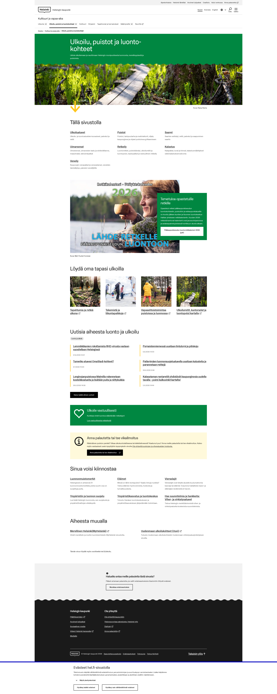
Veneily (74, 161)
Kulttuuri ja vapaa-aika (52, 31)
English (215, 10)
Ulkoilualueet (77, 132)
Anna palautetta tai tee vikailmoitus (106, 452)
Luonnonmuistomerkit (82, 478)
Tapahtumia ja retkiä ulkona (85, 311)
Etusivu (40, 31)
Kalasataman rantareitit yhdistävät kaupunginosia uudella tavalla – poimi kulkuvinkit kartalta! (174, 378)
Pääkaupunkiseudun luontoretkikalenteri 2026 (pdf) (182, 231)
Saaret (169, 132)
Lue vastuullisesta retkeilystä (99, 420)
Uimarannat (77, 146)
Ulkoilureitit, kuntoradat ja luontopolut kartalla (192, 311)
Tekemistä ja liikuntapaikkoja (121, 311)
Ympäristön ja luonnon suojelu (87, 496)
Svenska (207, 10)
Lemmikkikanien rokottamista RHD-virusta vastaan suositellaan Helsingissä (101, 348)
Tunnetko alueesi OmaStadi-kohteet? (93, 361)
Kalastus (170, 146)
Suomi (200, 10)
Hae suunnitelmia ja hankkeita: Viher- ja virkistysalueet (182, 497)
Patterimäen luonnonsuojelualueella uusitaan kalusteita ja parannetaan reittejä (174, 363)
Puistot (121, 132)
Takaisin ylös (195, 654)
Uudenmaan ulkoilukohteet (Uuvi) (161, 531)
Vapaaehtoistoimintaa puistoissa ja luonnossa (156, 311)
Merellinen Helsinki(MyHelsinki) (90, 531)
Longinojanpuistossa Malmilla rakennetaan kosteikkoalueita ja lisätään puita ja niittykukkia (99, 378)
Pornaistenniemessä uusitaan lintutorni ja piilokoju (170, 346)
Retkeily (122, 146)
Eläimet (121, 478)
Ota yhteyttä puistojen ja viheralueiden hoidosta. (152, 446)
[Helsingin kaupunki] (75, 654)
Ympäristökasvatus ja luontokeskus (137, 496)
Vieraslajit (170, 478)
